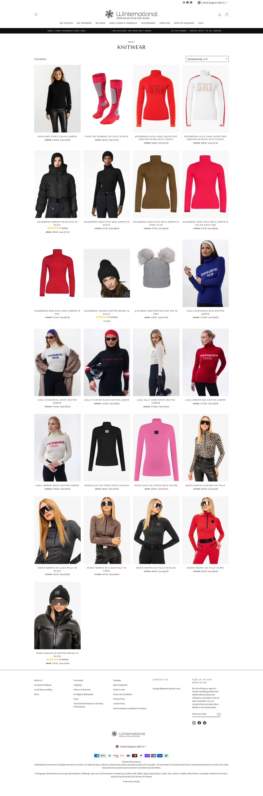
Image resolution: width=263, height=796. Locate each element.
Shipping (77, 685)
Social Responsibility (43, 689)
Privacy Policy (119, 699)
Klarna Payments (120, 685)
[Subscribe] (219, 714)
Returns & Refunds (82, 689)
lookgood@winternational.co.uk (166, 688)
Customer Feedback (43, 685)
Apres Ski (164, 23)
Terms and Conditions (122, 694)
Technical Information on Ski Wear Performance (88, 705)
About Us (38, 680)
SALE (200, 23)
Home (131, 42)
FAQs (76, 699)
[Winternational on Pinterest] (204, 722)
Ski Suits (100, 23)
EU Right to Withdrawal (83, 694)
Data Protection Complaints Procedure (130, 708)
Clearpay (117, 680)
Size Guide (78, 680)
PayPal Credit (119, 689)
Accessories (148, 23)
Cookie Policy (119, 703)
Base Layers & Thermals (123, 23)
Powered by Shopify (131, 781)
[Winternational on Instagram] (194, 722)
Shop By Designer (184, 23)
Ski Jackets (66, 23)
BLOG (36, 694)
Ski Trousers (84, 23)
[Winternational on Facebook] (199, 722)
